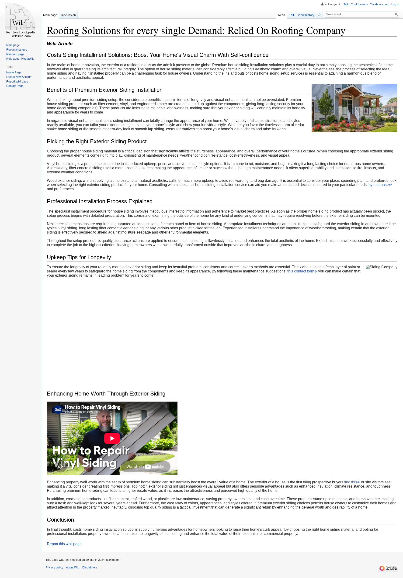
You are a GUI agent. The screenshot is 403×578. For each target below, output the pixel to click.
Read (281, 15)
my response (378, 185)
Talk (346, 4)
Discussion (68, 15)
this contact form (300, 271)
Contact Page (15, 86)
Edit (291, 15)
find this (350, 482)
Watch (319, 14)
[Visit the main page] (20, 18)
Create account (379, 4)
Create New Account (19, 77)
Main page (50, 15)
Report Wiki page (17, 81)
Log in (395, 4)
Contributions (359, 4)
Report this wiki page (64, 544)
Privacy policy (54, 567)
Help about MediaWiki (20, 58)
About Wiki (73, 567)
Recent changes (16, 49)
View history (306, 15)
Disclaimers (89, 567)
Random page (15, 54)
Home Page (13, 72)
